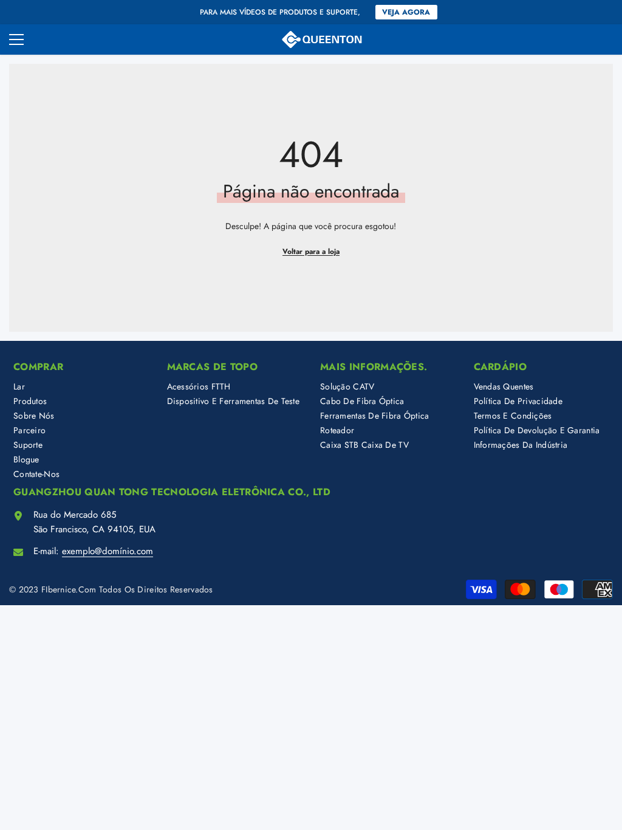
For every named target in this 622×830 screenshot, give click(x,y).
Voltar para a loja (311, 251)
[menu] (16, 39)
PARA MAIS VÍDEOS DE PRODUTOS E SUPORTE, (280, 12)
